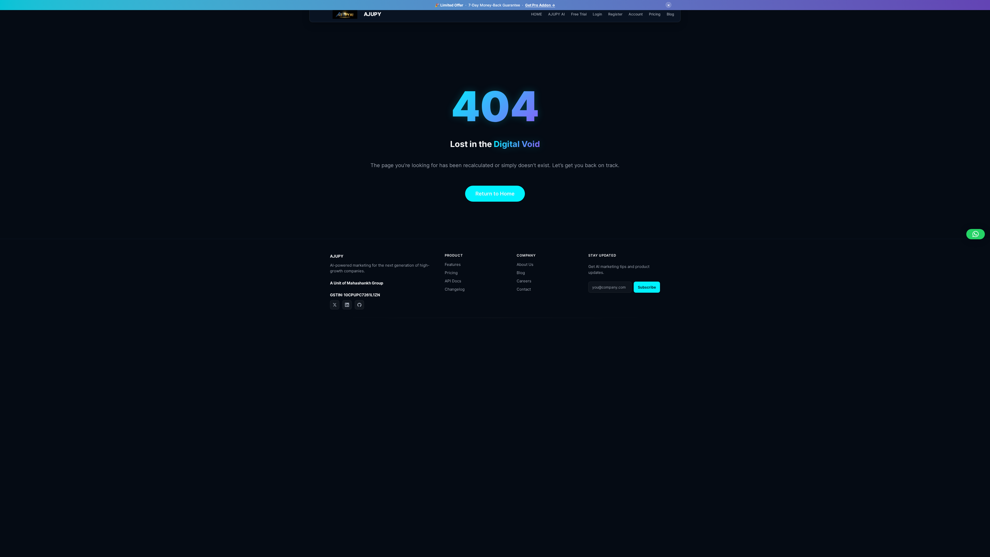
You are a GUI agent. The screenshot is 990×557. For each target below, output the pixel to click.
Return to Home (495, 194)
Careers (524, 280)
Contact (524, 289)
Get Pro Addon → (540, 5)
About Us (525, 264)
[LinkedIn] (347, 304)
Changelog (455, 289)
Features (453, 264)
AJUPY (372, 14)
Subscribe (647, 287)
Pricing (451, 272)
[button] (975, 234)
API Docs (453, 280)
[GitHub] (359, 304)
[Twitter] (334, 304)
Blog (521, 272)
